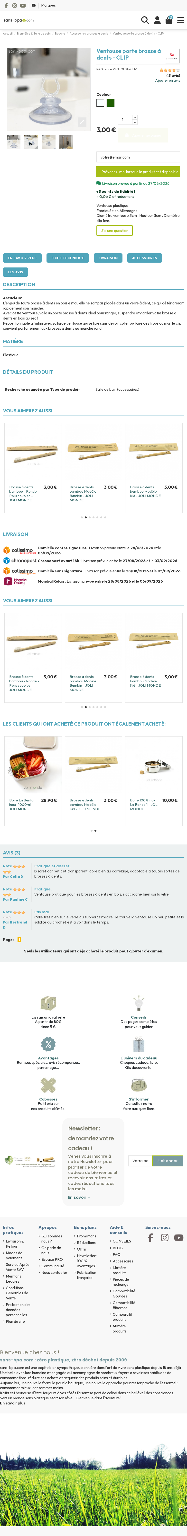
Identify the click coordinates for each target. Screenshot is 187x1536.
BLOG (118, 1247)
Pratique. (43, 889)
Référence (104, 69)
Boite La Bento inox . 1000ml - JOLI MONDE (73, 804)
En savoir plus (22, 258)
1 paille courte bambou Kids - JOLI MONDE (86, 491)
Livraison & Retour (15, 1244)
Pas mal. (42, 912)
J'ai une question (114, 230)
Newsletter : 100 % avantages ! (87, 1260)
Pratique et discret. (52, 866)
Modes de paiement (14, 1255)
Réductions (86, 1242)
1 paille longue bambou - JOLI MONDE (21, 491)
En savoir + (79, 1197)
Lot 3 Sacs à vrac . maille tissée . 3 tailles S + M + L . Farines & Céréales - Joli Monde (15, 809)
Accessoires (144, 258)
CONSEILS (122, 1241)
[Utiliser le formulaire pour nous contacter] (34, 5)
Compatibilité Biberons (124, 1305)
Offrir (81, 1249)
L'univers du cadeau (139, 1058)
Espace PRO (52, 1259)
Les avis (15, 272)
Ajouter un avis (167, 80)
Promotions (86, 1236)
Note (7, 866)
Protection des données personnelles (18, 1309)
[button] (82, 517)
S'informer (139, 1099)
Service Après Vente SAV (17, 1267)
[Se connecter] (157, 20)
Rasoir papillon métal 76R (142, 489)
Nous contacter (54, 1272)
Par (13, 876)
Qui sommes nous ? (51, 1238)
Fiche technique (67, 258)
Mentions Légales (13, 1279)
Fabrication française (86, 1275)
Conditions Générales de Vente (17, 1292)
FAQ (117, 1254)
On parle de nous (51, 1250)
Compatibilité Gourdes (124, 1293)
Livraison (108, 258)
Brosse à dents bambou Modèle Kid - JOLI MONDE (136, 804)
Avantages (48, 1058)
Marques (48, 5)
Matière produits (119, 1270)
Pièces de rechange (121, 1282)
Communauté (52, 1265)
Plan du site (15, 1321)
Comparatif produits (122, 1317)
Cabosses (48, 1099)
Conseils (139, 1017)
